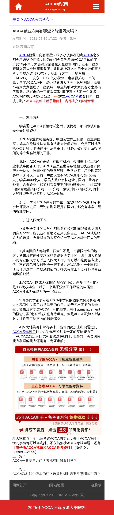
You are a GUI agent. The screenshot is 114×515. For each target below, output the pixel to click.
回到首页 (19, 485)
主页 (16, 19)
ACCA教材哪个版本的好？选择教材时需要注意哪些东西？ (56, 474)
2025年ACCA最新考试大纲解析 (57, 507)
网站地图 (57, 485)
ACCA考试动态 (36, 19)
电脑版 (96, 485)
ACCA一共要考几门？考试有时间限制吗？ (44, 460)
